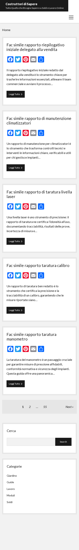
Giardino (12, 475)
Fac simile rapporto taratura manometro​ (31, 336)
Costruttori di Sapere (21, 4)
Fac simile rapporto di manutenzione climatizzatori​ (39, 120)
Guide (10, 482)
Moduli (11, 495)
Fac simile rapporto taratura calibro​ (38, 265)
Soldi (9, 502)
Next (69, 406)
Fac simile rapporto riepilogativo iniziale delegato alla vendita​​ (35, 47)
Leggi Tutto (17, 95)
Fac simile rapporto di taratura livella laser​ (39, 194)
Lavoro (11, 488)
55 (45, 406)
